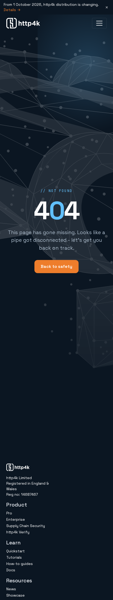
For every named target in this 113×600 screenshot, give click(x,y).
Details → (12, 9)
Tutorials (14, 557)
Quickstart (15, 551)
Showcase (15, 595)
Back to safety (56, 266)
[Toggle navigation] (99, 23)
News (11, 589)
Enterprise (15, 519)
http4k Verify (17, 532)
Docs (10, 570)
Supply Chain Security (25, 525)
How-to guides (19, 563)
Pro (9, 513)
